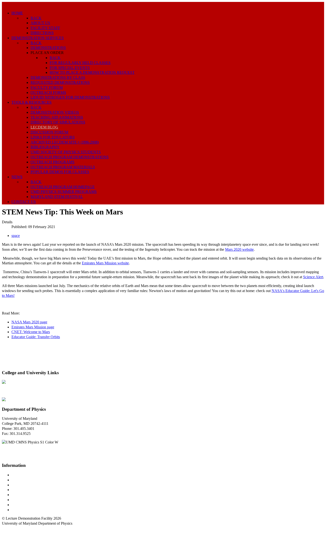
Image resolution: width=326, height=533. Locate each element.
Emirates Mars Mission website (105, 263)
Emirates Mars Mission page (32, 327)
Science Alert (313, 277)
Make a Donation (24, 500)
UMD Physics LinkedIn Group (34, 505)
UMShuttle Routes (25, 495)
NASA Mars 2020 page (29, 322)
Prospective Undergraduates (32, 480)
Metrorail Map (22, 490)
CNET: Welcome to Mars (30, 332)
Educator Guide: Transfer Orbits (35, 337)
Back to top (10, 528)
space (15, 236)
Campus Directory (25, 475)
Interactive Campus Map (29, 485)
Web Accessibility (24, 510)
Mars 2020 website (239, 249)
